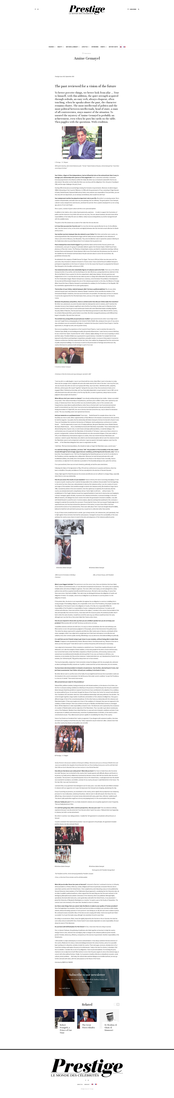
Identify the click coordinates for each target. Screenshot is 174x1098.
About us (79, 1084)
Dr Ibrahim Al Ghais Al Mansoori (110, 1027)
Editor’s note (113, 47)
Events (103, 47)
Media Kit (87, 1084)
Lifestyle (85, 47)
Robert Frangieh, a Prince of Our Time (66, 1029)
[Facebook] (35, 9)
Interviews (95, 47)
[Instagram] (38, 9)
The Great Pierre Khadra (88, 1026)
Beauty (60, 47)
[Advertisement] (87, 30)
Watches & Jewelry (72, 47)
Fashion (51, 47)
